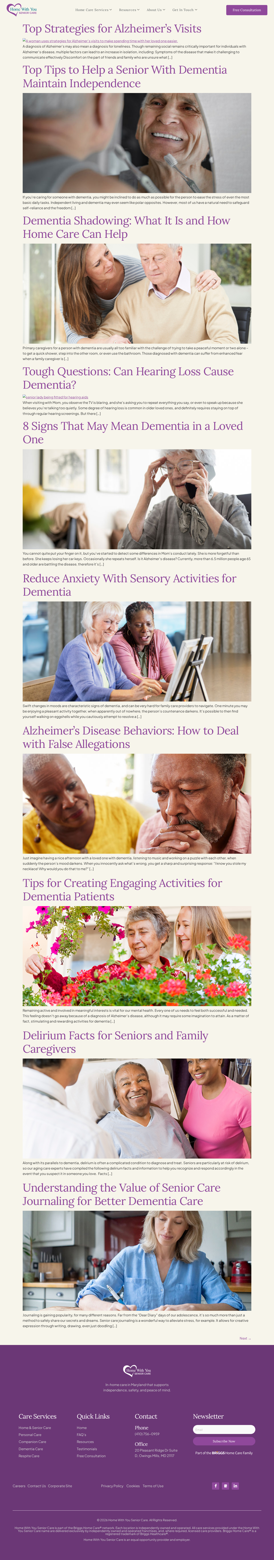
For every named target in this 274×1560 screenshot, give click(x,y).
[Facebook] (215, 1486)
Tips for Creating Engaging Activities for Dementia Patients (122, 889)
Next (245, 1338)
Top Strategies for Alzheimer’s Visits (112, 28)
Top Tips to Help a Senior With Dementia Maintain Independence (125, 76)
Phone (141, 1428)
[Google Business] (225, 1486)
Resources (127, 10)
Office (141, 1444)
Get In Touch (183, 10)
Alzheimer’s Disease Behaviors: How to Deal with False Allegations (130, 737)
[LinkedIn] (235, 1486)
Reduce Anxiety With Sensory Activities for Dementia (129, 585)
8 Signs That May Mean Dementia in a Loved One (133, 432)
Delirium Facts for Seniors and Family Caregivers (115, 1042)
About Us (154, 10)
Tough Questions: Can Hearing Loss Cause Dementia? (128, 378)
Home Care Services (91, 10)
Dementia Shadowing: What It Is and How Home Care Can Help (126, 227)
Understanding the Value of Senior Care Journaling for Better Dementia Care (121, 1194)
